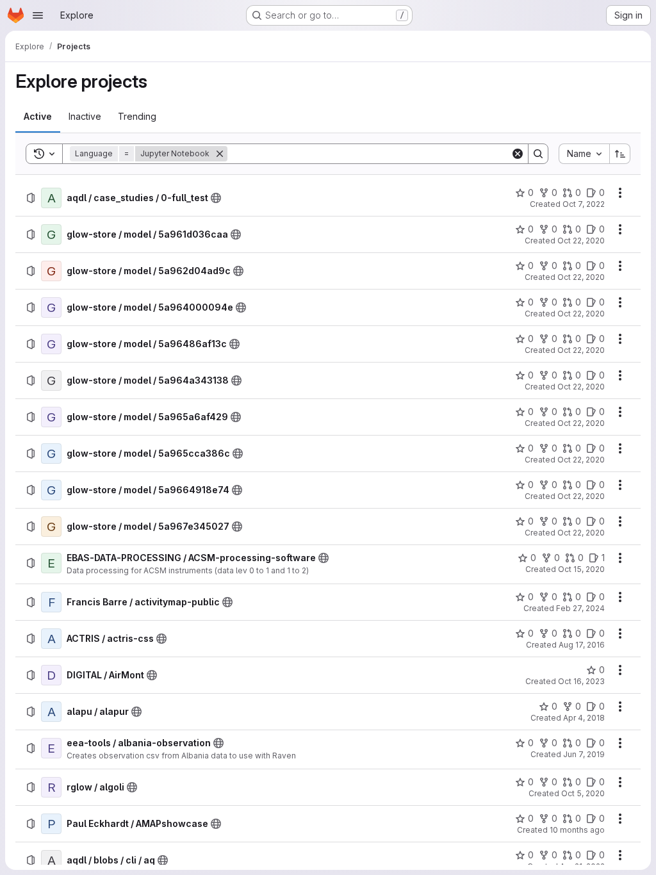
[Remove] (219, 153)
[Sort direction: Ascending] (620, 153)
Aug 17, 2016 (582, 645)
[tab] (37, 117)
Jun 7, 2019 (584, 754)
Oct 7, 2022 (583, 204)
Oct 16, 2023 (581, 681)
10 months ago (577, 830)
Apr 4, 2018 (584, 718)
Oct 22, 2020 (581, 240)
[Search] (538, 153)
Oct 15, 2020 (581, 569)
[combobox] (584, 153)
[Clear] (517, 153)
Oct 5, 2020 (583, 793)
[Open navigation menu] (38, 15)
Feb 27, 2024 (580, 608)
